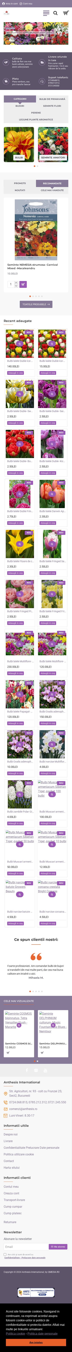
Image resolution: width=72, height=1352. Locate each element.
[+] (16, 283)
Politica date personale (43, 1333)
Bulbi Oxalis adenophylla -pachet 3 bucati (20, 761)
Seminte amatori (53, 157)
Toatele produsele (34, 304)
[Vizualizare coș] (66, 12)
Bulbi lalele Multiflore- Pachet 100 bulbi (20, 661)
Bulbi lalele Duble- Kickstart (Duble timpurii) (53, 461)
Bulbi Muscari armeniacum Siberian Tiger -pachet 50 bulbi (20, 861)
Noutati (20, 190)
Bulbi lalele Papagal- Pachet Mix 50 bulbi (20, 711)
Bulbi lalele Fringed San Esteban (53, 561)
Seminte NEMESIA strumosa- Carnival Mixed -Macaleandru (32, 266)
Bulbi (19, 157)
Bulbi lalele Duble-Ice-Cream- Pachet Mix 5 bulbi (53, 360)
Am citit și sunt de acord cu (24, 1256)
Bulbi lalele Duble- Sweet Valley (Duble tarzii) (20, 411)
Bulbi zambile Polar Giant (20, 811)
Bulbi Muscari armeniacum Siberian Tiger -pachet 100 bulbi (53, 811)
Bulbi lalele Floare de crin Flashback (20, 561)
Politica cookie (15, 1333)
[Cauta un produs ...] (55, 12)
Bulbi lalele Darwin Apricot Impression (53, 511)
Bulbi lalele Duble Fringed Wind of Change (20, 511)
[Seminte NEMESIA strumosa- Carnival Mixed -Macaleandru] (36, 229)
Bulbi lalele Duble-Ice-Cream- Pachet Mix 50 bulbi (20, 360)
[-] (16, 286)
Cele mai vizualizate (19, 1001)
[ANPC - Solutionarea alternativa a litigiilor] (36, 1292)
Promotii (20, 183)
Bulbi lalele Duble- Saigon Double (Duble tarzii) (53, 411)
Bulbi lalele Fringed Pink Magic (20, 611)
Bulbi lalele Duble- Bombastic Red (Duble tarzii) (20, 461)
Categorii (20, 98)
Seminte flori (52, 105)
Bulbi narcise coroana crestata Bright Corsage (53, 911)
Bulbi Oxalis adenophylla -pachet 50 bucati (53, 711)
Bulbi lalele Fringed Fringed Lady (53, 611)
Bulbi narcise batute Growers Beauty (20, 911)
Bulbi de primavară (52, 99)
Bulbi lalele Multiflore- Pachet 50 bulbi (53, 661)
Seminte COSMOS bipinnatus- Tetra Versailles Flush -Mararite (19, 1043)
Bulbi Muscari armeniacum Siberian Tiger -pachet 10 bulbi (53, 861)
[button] (58, 1333)
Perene (36, 112)
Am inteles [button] (36, 1342)
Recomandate (52, 183)
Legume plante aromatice (36, 119)
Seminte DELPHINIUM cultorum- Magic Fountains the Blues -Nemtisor (53, 1043)
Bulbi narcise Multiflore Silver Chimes (53, 761)
